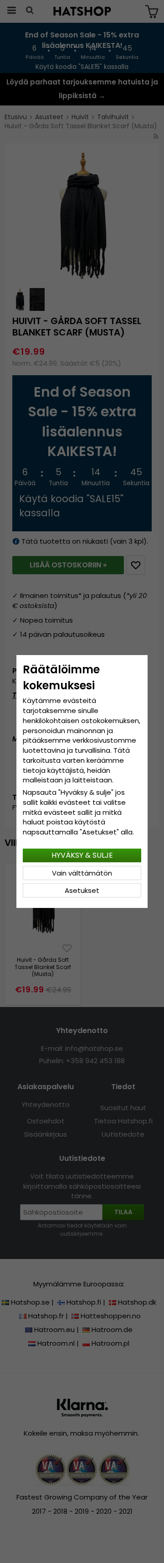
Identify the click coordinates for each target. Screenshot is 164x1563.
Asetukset (82, 890)
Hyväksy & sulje (82, 855)
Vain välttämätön (82, 873)
